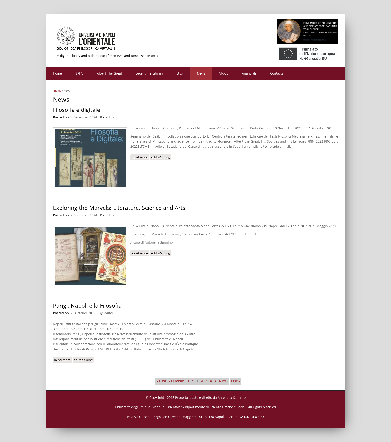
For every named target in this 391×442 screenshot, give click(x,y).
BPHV (79, 73)
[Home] (195, 40)
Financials (249, 73)
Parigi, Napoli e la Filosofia (87, 305)
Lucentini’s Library (149, 73)
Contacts (276, 73)
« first (161, 381)
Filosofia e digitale (76, 110)
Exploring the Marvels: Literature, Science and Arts (119, 207)
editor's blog (160, 157)
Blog (180, 73)
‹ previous (177, 381)
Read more (140, 157)
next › (223, 381)
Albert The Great (109, 73)
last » (235, 381)
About (223, 73)
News (201, 73)
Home (57, 73)
